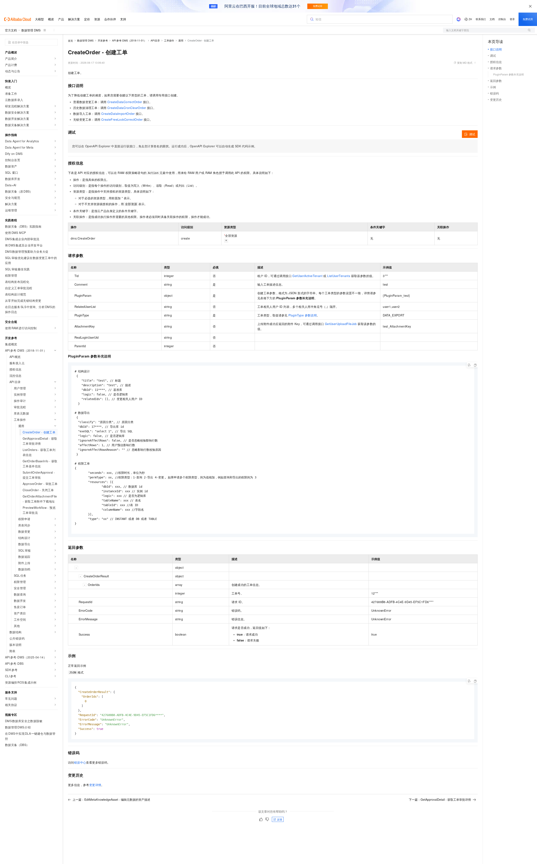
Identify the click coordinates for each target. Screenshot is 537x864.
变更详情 (95, 785)
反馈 (279, 819)
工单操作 (169, 40)
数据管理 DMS (30, 30)
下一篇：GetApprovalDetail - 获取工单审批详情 (440, 799)
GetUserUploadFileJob (341, 324)
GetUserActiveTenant (307, 276)
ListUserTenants (338, 276)
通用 (180, 40)
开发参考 (103, 40)
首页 (70, 40)
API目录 (155, 40)
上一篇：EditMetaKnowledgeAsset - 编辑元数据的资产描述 (111, 799)
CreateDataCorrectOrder (124, 102)
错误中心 (80, 762)
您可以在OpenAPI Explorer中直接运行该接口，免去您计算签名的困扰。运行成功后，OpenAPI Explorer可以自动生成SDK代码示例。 (164, 146)
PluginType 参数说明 (302, 315)
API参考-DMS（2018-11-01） (129, 40)
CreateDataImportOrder (118, 113)
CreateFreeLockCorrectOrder (122, 119)
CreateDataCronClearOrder (126, 108)
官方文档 (11, 30)
